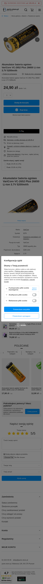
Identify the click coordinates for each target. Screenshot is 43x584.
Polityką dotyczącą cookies (24, 271)
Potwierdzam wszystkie (21, 309)
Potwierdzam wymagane (21, 316)
